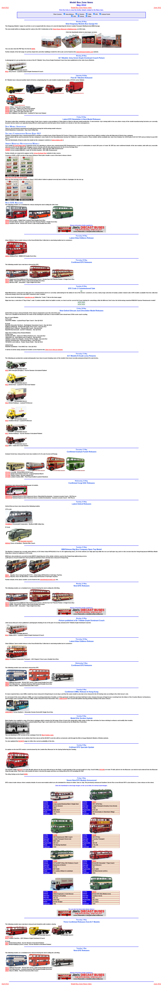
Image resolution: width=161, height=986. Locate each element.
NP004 (7, 108)
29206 (7, 220)
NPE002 (7, 543)
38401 (94, 861)
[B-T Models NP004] (35, 93)
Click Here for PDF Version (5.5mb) (16, 177)
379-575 (7, 474)
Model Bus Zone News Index (81, 8)
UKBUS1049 (63, 698)
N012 (7, 384)
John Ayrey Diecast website (54, 349)
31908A (7, 150)
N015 (7, 420)
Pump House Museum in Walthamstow (65, 29)
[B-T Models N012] (16, 383)
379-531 (7, 472)
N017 (7, 433)
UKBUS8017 (9, 712)
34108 (94, 835)
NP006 (7, 110)
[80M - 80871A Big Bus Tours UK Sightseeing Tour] (39, 573)
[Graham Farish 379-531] (15, 470)
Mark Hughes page (47, 735)
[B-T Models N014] (16, 401)
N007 (7, 944)
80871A (7, 576)
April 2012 (5, 8)
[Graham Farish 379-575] (35, 470)
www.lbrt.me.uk (29, 297)
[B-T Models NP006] (54, 93)
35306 (55, 861)
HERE (33, 49)
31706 (55, 835)
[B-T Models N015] (16, 419)
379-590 (7, 475)
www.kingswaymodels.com (84, 52)
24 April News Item (19, 145)
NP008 (7, 111)
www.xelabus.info (57, 140)
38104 (7, 223)
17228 (55, 802)
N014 (7, 403)
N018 (7, 445)
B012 (7, 635)
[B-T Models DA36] (15, 105)
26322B (102, 769)
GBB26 (7, 256)
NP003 (7, 107)
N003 (7, 943)
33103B (7, 148)
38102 (7, 281)
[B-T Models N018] (16, 444)
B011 (6, 71)
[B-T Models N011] (16, 369)
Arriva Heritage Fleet (40, 153)
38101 (7, 682)
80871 (7, 575)
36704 (7, 279)
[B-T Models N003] (39, 935)
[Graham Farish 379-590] (55, 470)
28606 (7, 684)
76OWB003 (8, 524)
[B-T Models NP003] (15, 93)
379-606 (7, 477)
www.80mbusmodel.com (47, 579)
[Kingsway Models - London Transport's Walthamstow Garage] (51, 47)
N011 (6, 370)
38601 (55, 892)
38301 (7, 282)
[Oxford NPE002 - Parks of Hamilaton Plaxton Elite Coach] (19, 542)
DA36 (7, 113)
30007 (94, 802)
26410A (20, 769)
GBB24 (7, 659)
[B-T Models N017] (16, 432)
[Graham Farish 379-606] (75, 470)
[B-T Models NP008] (74, 93)
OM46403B (8, 498)
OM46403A (8, 496)
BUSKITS (21, 741)
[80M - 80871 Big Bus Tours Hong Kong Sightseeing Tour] (16, 573)
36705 (7, 222)
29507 (7, 685)
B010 (7, 938)
